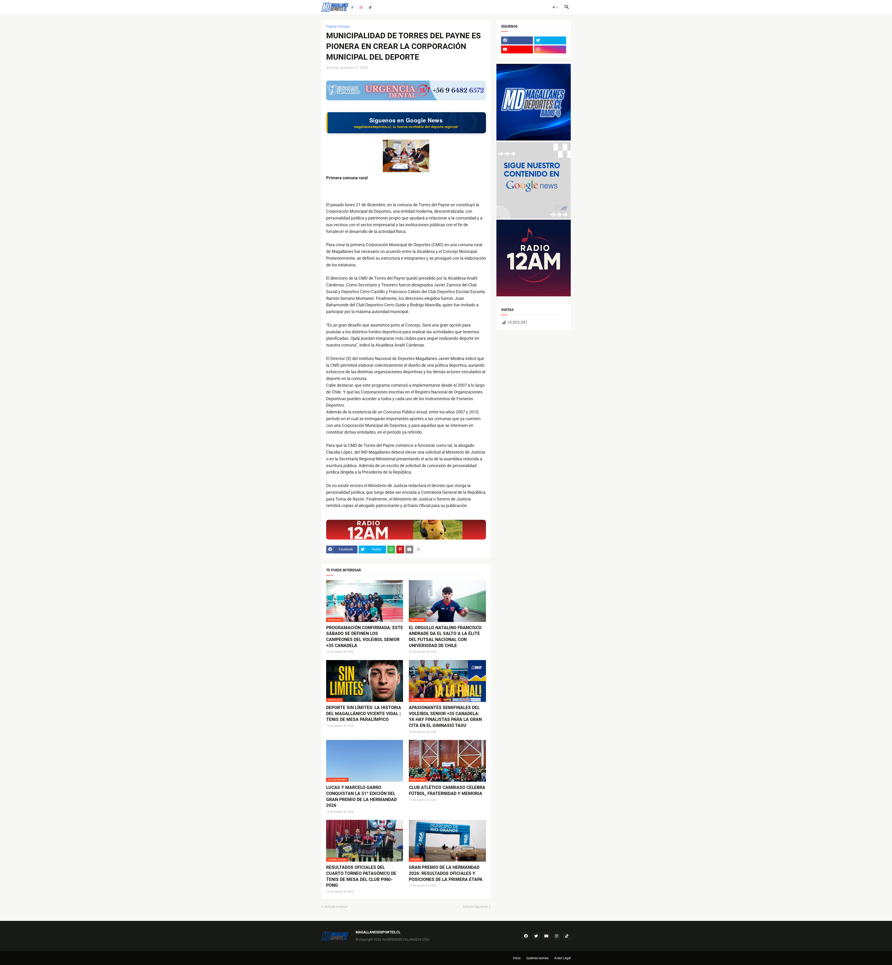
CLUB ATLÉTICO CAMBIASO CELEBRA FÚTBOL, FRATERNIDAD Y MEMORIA (447, 790)
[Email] (409, 549)
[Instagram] (360, 7)
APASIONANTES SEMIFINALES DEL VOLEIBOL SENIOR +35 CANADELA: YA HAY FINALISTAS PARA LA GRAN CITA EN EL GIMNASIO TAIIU (445, 716)
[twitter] (550, 40)
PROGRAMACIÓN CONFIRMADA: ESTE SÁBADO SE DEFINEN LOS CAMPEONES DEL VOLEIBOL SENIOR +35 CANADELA (364, 636)
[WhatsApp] (391, 549)
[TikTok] (369, 7)
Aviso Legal (562, 958)
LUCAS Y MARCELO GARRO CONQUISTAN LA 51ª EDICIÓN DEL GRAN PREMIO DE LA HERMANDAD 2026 (361, 796)
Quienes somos (537, 958)
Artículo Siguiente (475, 907)
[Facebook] (352, 7)
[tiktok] (567, 936)
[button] (555, 7)
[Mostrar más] (418, 549)
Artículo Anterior (336, 907)
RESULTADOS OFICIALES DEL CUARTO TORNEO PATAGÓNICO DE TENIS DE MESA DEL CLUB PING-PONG (361, 876)
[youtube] (517, 49)
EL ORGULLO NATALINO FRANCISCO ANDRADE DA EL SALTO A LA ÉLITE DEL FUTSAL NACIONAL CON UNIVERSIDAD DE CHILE (445, 636)
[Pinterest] (400, 549)
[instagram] (550, 49)
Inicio (517, 958)
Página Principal (338, 26)
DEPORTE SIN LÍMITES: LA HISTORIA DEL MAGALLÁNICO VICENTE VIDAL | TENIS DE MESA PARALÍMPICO (363, 713)
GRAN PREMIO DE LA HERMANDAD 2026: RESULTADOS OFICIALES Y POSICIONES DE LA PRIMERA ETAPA (445, 873)
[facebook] (517, 40)
